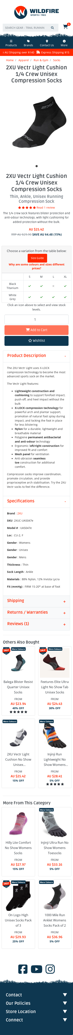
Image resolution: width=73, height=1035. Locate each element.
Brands (28, 45)
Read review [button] (46, 207)
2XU (19, 513)
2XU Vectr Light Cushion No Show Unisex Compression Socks (18, 760)
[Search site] (52, 28)
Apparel (23, 60)
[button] (36, 341)
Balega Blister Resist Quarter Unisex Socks (18, 687)
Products (11, 45)
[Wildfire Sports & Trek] (36, 12)
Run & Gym (41, 60)
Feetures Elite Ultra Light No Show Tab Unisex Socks (55, 687)
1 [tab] (37, 166)
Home (10, 60)
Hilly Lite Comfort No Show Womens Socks (18, 847)
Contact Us (47, 45)
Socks (56, 60)
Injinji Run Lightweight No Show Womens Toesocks (55, 760)
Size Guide (37, 258)
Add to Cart (38, 330)
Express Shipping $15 (44, 52)
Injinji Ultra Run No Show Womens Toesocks (55, 847)
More (64, 45)
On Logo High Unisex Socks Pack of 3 (18, 920)
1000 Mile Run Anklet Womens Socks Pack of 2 (54, 920)
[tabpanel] (36, 124)
